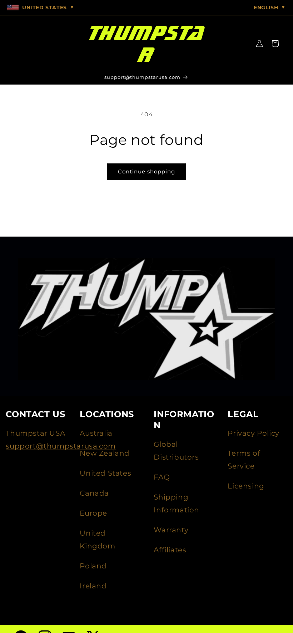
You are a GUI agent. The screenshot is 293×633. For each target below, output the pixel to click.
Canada (94, 493)
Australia (96, 433)
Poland (93, 566)
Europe (93, 513)
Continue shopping (146, 171)
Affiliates (170, 550)
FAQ (162, 477)
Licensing (246, 486)
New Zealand (105, 453)
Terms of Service (244, 459)
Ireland (93, 586)
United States (105, 473)
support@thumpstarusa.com (60, 446)
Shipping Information (176, 503)
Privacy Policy (253, 433)
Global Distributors (176, 450)
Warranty (171, 530)
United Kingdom (97, 539)
